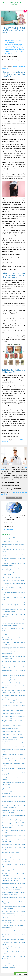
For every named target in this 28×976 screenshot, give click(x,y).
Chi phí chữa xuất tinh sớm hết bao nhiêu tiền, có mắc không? (13, 792)
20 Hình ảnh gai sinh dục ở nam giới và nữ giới (13, 788)
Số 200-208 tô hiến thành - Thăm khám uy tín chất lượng (13, 584)
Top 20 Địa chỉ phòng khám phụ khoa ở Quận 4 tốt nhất (13, 836)
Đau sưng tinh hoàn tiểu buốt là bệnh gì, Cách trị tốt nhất (13, 952)
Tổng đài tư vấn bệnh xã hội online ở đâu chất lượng (13, 721)
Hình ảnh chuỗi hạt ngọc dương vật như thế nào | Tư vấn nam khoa (13, 811)
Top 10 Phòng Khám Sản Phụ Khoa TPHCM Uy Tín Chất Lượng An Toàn (13, 717)
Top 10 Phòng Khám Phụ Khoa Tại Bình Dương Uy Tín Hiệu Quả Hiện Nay (13, 691)
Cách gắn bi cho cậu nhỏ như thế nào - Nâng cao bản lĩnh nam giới (13, 564)
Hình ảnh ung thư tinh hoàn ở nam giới (12, 734)
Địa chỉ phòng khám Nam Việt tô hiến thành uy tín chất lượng (13, 573)
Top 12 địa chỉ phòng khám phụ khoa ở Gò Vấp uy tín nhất (13, 870)
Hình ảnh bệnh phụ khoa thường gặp (11, 683)
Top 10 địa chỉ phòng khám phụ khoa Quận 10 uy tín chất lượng (13, 856)
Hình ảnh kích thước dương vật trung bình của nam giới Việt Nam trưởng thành (13, 738)
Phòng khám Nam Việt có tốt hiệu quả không (13, 602)
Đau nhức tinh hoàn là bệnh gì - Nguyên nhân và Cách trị (13, 957)
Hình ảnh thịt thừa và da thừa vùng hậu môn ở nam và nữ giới (13, 783)
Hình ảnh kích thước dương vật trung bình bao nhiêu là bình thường (13, 652)
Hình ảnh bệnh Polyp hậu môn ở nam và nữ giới (13, 671)
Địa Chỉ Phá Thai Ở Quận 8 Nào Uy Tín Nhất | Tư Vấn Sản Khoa (13, 916)
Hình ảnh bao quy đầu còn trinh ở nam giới (13, 823)
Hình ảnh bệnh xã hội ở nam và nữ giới (12, 702)
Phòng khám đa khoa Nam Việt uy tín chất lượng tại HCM (13, 643)
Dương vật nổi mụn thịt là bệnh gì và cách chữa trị (13, 884)
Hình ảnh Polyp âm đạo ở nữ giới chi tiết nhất (13, 680)
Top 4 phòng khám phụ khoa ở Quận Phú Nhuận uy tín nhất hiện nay (13, 912)
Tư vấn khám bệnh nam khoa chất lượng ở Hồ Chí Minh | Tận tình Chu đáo (13, 806)
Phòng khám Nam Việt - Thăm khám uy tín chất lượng (13, 615)
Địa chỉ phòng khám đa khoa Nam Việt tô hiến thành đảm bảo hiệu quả (13, 648)
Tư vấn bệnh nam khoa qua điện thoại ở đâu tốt (13, 769)
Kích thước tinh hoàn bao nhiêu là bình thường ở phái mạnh (13, 657)
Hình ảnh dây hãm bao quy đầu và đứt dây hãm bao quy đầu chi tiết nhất (13, 759)
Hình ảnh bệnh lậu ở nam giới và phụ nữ (12, 820)
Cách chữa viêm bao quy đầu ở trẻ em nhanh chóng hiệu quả (13, 537)
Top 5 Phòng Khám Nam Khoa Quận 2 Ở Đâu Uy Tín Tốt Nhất (13, 774)
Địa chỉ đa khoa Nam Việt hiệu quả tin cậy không (13, 605)
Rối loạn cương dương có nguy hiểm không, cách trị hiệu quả (13, 797)
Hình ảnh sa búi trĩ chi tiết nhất (10, 728)
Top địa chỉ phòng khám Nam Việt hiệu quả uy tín (13, 629)
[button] (25, 7)
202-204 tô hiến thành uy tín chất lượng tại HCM (13, 593)
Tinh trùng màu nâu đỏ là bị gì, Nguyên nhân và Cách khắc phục (13, 921)
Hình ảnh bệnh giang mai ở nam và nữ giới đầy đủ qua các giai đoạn (13, 676)
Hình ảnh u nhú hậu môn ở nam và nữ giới (12, 710)
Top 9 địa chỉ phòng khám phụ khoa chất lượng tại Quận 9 (13, 840)
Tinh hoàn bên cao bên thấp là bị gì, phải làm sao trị (13, 662)
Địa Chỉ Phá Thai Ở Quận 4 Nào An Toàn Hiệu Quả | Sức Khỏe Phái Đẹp (13, 879)
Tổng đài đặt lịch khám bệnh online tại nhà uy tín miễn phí (13, 559)
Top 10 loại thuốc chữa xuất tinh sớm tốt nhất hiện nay (13, 935)
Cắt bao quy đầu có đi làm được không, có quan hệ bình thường (13, 926)
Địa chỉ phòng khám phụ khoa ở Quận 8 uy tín (13, 844)
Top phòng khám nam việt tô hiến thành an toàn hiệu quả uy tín (13, 638)
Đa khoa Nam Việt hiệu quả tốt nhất (11, 577)
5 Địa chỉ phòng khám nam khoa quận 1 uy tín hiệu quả (13, 943)
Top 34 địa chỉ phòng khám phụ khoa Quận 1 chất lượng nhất (13, 860)
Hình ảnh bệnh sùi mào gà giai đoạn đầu (12, 725)
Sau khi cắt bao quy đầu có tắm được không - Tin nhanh (13, 545)
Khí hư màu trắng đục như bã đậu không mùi (13, 541)
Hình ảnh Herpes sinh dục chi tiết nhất (11, 731)
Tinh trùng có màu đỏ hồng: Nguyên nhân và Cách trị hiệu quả (13, 569)
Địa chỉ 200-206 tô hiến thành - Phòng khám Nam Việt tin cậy (13, 588)
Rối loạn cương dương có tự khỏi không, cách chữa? (13, 802)
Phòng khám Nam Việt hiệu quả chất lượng (13, 580)
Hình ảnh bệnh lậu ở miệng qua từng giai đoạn (13, 746)
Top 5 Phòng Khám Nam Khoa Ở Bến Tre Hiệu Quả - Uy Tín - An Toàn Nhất (13, 888)
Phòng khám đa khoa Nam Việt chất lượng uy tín (13, 619)
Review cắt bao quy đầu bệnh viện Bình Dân (13, 939)
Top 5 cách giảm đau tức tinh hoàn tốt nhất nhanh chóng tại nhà (13, 962)
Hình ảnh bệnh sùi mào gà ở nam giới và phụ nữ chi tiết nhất (13, 666)
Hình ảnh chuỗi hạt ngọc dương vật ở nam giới (13, 706)
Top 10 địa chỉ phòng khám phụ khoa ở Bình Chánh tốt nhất (13, 874)
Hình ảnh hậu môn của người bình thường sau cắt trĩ (13, 750)
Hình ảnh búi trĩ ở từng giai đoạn (10, 700)
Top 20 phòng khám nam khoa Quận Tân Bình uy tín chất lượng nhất (13, 907)
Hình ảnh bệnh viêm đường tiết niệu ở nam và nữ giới (13, 764)
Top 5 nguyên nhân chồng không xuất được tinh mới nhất (13, 948)
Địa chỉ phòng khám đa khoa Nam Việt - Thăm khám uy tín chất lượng (13, 624)
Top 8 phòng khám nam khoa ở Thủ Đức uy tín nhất (13, 902)
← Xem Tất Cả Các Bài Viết (13, 497)
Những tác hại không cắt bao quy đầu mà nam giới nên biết (13, 816)
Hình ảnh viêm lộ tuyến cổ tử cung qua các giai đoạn (13, 778)
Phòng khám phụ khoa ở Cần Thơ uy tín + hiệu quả (13, 550)
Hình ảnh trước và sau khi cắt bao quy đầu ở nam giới (13, 686)
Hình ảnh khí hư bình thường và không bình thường (13, 742)
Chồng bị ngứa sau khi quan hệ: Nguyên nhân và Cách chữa (13, 931)
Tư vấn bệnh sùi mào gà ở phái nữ (10, 852)
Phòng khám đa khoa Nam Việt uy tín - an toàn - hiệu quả (13, 634)
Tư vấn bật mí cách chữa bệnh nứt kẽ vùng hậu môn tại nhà (13, 898)
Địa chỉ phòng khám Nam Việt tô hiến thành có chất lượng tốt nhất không (13, 610)
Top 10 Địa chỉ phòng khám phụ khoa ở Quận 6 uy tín (13, 848)
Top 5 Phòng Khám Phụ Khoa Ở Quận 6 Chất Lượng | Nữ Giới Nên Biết (13, 696)
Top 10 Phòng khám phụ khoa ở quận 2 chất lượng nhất (13, 831)
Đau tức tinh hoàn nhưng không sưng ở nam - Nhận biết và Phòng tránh (13, 966)
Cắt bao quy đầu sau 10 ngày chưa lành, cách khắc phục (13, 554)
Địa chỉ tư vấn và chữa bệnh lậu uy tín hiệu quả (13, 755)
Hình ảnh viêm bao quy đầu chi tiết (11, 713)
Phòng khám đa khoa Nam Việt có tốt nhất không (13, 598)
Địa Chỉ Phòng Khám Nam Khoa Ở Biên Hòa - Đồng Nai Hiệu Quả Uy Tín (13, 893)
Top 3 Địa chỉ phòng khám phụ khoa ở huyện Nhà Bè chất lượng (13, 826)
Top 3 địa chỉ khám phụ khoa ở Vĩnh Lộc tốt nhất (13, 865)
